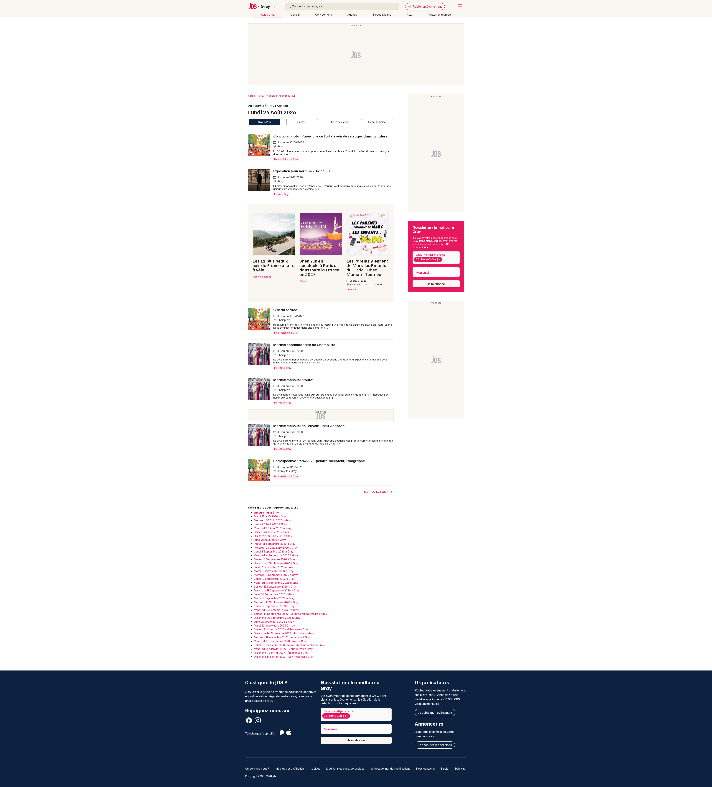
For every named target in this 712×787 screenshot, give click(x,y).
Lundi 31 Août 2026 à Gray (270, 539)
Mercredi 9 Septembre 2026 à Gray (276, 574)
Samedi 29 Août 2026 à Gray (271, 532)
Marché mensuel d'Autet (293, 379)
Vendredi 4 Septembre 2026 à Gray (276, 555)
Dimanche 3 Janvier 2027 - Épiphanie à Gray (281, 652)
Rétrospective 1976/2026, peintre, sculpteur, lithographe (319, 461)
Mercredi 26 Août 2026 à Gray (272, 520)
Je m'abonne (436, 284)
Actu (409, 14)
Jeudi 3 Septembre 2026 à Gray (273, 551)
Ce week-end (323, 14)
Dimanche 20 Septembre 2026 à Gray (277, 617)
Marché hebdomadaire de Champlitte (304, 344)
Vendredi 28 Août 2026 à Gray (272, 528)
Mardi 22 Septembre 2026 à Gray (274, 625)
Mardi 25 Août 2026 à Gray (270, 516)
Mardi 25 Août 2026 (376, 492)
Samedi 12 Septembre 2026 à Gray (275, 586)
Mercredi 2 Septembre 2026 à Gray (276, 547)
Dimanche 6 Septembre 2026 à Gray (276, 563)
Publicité (460, 768)
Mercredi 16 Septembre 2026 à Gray (276, 602)
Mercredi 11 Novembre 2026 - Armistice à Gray (282, 637)
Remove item (439, 259)
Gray (265, 6)
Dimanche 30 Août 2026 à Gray (273, 535)
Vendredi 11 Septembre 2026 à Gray (276, 582)
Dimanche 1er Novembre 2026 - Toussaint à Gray (284, 633)
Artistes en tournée (439, 14)
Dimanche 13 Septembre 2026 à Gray (276, 590)
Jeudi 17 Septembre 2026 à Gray (274, 606)
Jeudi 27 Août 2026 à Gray (270, 524)
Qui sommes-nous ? (257, 768)
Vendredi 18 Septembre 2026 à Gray (276, 609)
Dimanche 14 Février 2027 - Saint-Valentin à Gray (284, 656)
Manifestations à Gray (286, 159)
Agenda (352, 14)
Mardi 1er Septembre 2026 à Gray (274, 543)
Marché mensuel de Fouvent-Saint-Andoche (309, 425)
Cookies (315, 768)
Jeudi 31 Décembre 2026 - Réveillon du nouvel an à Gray (289, 645)
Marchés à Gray (282, 367)
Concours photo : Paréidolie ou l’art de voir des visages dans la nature (330, 136)
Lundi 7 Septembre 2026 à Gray (273, 567)
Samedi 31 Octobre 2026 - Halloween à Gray (281, 629)
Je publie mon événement (435, 712)
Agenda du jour (286, 95)
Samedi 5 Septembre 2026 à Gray (275, 559)
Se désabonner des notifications (390, 768)
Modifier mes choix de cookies (345, 768)
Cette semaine (377, 122)
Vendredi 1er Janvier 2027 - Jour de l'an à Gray (283, 648)
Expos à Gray (281, 194)
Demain (295, 14)
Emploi (445, 768)
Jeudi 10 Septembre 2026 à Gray (274, 578)
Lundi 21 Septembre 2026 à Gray (274, 621)
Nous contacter (425, 768)
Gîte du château (286, 309)
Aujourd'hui (268, 14)
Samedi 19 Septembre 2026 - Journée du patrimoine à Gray (290, 613)
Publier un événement (427, 6)
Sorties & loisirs (382, 14)
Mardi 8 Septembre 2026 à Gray (274, 571)
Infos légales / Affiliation (289, 768)
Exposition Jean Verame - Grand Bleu (303, 171)
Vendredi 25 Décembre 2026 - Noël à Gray (280, 641)
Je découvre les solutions (435, 745)
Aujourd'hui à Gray (266, 512)
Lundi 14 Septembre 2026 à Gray (274, 594)
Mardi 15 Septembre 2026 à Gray (274, 598)
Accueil (252, 95)
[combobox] (436, 257)
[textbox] (444, 259)
